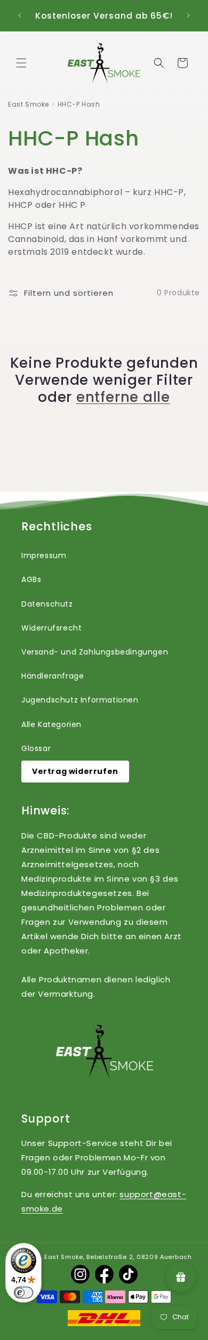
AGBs (31, 579)
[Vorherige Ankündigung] (19, 15)
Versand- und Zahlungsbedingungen (94, 652)
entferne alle (123, 397)
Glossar (36, 748)
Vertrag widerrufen (75, 771)
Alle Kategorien (51, 724)
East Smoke (28, 104)
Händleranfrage (52, 676)
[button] (21, 63)
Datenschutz (47, 604)
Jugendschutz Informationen (80, 700)
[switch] (23, 1292)
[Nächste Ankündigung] (188, 15)
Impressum (43, 555)
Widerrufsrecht (51, 628)
